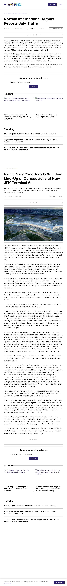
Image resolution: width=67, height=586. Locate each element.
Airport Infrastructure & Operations (15, 13)
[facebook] (27, 35)
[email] (39, 35)
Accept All (59, 582)
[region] (33, 582)
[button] (5, 4)
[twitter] (33, 35)
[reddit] (36, 35)
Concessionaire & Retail (11, 169)
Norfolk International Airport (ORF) (23, 29)
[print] (62, 35)
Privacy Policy (7, 583)
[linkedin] (30, 35)
